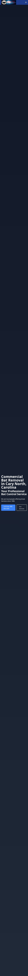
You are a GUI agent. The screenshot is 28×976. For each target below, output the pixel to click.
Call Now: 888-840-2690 (8, 507)
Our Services (21, 508)
